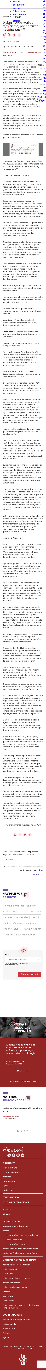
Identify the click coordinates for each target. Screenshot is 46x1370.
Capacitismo (8, 1300)
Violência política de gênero (15, 1287)
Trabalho (36, 917)
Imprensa (7, 1177)
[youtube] (9, 30)
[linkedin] (8, 33)
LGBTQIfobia (8, 1296)
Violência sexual (11, 911)
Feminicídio (21, 917)
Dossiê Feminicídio (14, 1239)
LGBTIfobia (35, 911)
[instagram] (9, 24)
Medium (37, 825)
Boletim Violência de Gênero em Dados (20, 1253)
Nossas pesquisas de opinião (19, 4)
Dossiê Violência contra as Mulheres (22, 1235)
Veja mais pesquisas (21, 1081)
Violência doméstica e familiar (19, 906)
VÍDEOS (6, 1214)
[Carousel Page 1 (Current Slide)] (18, 1071)
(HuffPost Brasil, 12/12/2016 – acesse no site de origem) (22, 54)
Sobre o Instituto (10, 1168)
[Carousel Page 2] (21, 1071)
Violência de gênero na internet (20, 923)
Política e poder (32, 929)
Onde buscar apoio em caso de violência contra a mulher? (21, 1306)
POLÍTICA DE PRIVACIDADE (16, 1202)
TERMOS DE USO (11, 1197)
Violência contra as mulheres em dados (20, 1248)
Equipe (5, 1185)
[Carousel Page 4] (27, 1071)
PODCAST (8, 1209)
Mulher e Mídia (10, 929)
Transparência (9, 1181)
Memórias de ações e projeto (19, 17)
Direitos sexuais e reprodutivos (19, 935)
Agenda (6, 1337)
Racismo (7, 917)
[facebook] (8, 27)
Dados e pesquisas (15, 1061)
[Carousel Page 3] (24, 1071)
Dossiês (6, 1230)
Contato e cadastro (11, 1172)
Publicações (19, 11)
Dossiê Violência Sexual (16, 1244)
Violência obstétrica (11, 1282)
